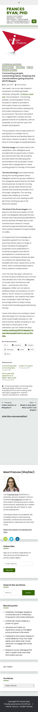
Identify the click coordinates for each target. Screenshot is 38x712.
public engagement (12, 393)
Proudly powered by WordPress (17, 704)
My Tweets (7, 667)
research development (10, 395)
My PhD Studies (8, 67)
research (24, 393)
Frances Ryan (21, 85)
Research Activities (9, 70)
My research (17, 499)
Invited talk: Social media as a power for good (17, 622)
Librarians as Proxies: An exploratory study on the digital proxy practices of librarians (18, 630)
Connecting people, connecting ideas (9, 367)
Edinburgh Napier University (12, 388)
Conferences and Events (12, 64)
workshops (24, 395)
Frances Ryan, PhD (17, 11)
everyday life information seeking (14, 390)
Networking (20, 67)
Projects (30, 67)
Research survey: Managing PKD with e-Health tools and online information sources (18, 652)
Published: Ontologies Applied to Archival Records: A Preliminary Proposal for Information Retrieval (19, 614)
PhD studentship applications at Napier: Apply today (9, 376)
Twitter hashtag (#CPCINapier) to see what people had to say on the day (17, 333)
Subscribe (9, 570)
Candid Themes (25, 706)
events (25, 388)
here (17, 558)
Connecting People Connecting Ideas (18, 386)
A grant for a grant (26, 366)
